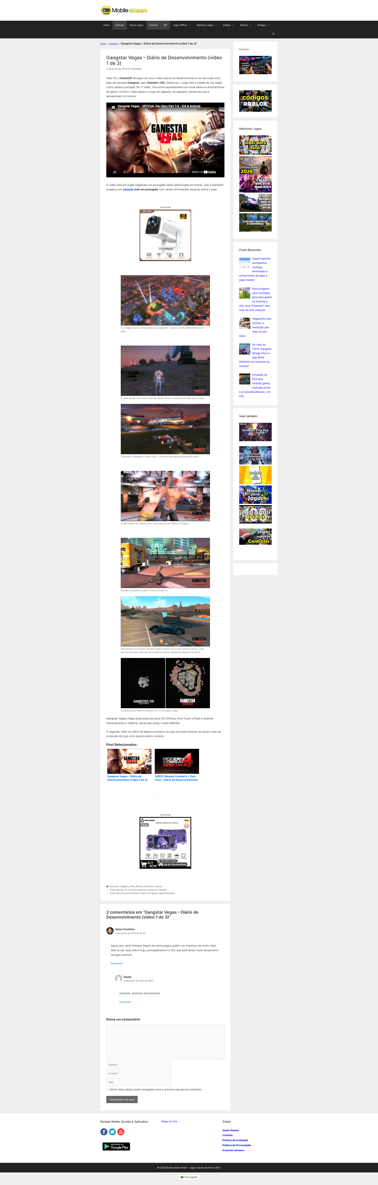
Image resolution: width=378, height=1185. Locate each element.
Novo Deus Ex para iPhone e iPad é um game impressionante (142, 893)
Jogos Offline (180, 25)
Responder (117, 963)
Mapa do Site (169, 1121)
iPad (132, 886)
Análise (227, 25)
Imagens (124, 886)
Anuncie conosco (233, 1150)
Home (106, 25)
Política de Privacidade (237, 1145)
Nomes (244, 25)
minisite (128, 189)
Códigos (261, 25)
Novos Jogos (136, 25)
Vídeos (158, 886)
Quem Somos (231, 1130)
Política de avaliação (235, 1140)
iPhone (139, 886)
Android (153, 25)
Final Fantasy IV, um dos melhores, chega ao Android (138, 889)
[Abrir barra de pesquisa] (273, 34)
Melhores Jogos (205, 25)
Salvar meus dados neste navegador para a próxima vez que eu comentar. (156, 1089)
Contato (228, 1135)
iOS (165, 25)
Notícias (119, 25)
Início (103, 43)
